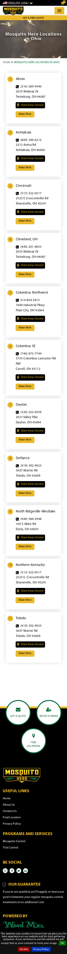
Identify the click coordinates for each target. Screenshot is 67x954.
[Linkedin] (25, 870)
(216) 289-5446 (31, 86)
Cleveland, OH (26, 239)
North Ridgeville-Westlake (35, 511)
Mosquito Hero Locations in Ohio (37, 62)
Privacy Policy (41, 949)
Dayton (21, 405)
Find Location (12, 817)
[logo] (13, 11)
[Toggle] (59, 10)
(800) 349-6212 (31, 140)
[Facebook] (11, 870)
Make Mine (25, 114)
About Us (9, 804)
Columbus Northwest (32, 293)
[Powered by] (24, 924)
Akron (20, 79)
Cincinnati (23, 186)
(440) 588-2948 (31, 519)
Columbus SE (25, 346)
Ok (62, 943)
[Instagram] (5, 870)
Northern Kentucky (30, 565)
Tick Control (10, 847)
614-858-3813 (30, 300)
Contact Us (10, 811)
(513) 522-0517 (31, 193)
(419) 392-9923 (31, 465)
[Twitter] (18, 870)
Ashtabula (23, 132)
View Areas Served (32, 105)
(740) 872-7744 (31, 353)
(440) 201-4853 (31, 246)
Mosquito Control (14, 841)
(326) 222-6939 (31, 412)
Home (6, 62)
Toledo (21, 618)
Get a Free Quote (33, 18)
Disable (24, 949)
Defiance (23, 458)
